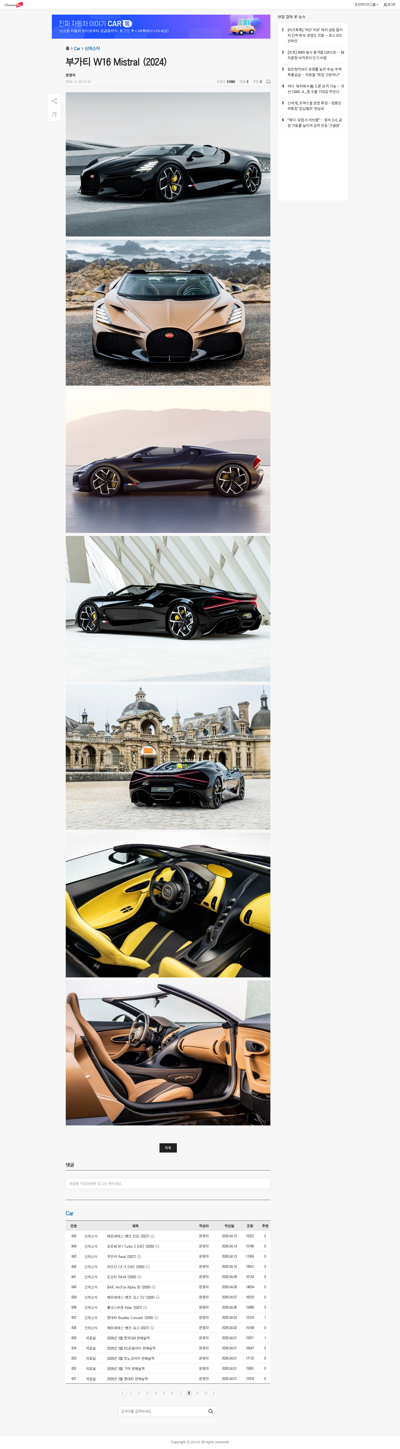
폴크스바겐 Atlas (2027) (124, 1307)
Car (77, 48)
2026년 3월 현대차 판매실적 (127, 1379)
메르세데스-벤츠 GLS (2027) (128, 1328)
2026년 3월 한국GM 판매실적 (128, 1338)
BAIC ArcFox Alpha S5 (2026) (129, 1287)
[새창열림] (16, 5)
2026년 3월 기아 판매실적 (126, 1368)
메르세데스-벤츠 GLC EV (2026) (131, 1297)
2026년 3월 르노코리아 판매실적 (130, 1358)
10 (205, 1393)
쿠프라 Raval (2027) (121, 1256)
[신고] (268, 81)
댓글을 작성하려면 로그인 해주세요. (95, 1183)
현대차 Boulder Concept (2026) (130, 1317)
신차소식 (92, 48)
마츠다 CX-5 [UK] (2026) (126, 1266)
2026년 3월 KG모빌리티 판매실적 (131, 1348)
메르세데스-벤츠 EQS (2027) (128, 1236)
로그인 (391, 4)
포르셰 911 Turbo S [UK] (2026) (130, 1246)
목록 (168, 1148)
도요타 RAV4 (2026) (122, 1277)
